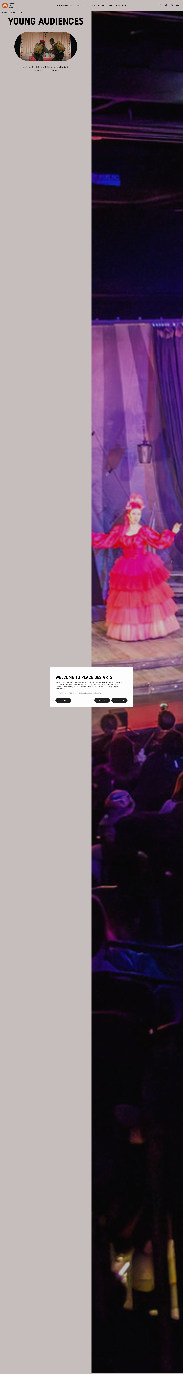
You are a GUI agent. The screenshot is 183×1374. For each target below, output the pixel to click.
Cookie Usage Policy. (91, 693)
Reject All (102, 700)
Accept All (119, 700)
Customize (63, 700)
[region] (91, 687)
